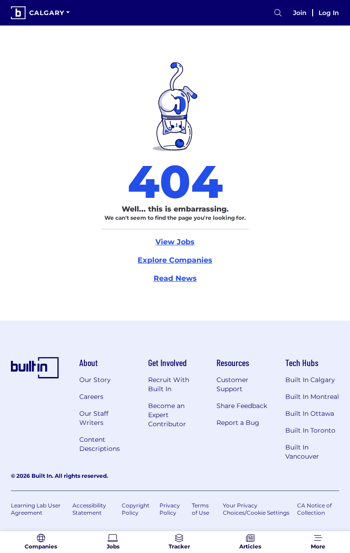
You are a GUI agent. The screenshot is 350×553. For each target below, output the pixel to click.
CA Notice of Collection (314, 509)
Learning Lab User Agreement (36, 509)
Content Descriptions (99, 444)
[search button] (278, 13)
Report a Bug (237, 423)
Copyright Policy (135, 509)
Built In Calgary (310, 380)
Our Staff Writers (93, 418)
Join (300, 13)
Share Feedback (241, 406)
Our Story (95, 380)
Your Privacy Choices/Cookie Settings (256, 509)
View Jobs (175, 242)
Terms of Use (200, 509)
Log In (329, 13)
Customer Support (232, 384)
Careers (91, 397)
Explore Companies (175, 260)
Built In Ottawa (309, 413)
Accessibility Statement (89, 509)
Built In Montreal (312, 397)
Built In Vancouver (302, 451)
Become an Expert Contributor (167, 415)
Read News (175, 278)
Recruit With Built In (168, 384)
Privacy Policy (170, 509)
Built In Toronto (310, 430)
